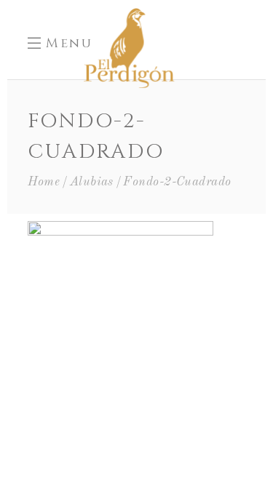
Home (44, 182)
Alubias (92, 182)
